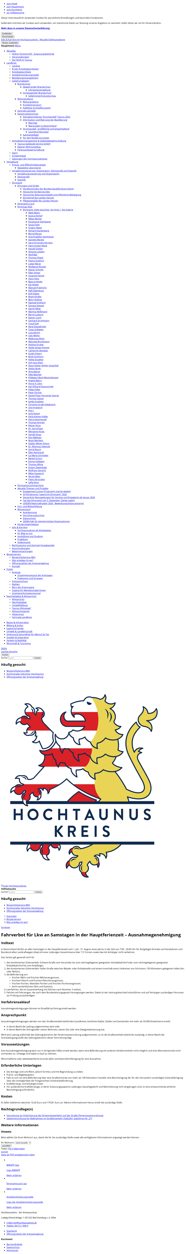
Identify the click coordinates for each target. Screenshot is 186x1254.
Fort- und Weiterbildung (29, 506)
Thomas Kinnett (36, 422)
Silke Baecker (35, 374)
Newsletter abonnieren (29, 167)
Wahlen (16, 584)
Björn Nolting (35, 299)
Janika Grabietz (36, 401)
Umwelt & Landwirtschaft (19, 631)
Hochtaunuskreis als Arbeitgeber (34, 530)
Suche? (4, 891)
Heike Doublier (36, 359)
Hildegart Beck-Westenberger (43, 377)
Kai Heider (33, 284)
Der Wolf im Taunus (22, 59)
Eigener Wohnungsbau (29, 146)
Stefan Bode (34, 368)
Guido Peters (35, 353)
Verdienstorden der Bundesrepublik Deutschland (48, 188)
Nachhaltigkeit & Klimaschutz (21, 596)
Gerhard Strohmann (38, 320)
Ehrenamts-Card (25, 203)
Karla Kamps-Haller (38, 416)
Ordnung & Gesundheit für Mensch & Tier (28, 634)
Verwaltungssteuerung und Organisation (38, 173)
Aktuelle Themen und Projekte (32, 488)
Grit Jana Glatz (35, 362)
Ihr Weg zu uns (25, 533)
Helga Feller (34, 389)
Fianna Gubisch (36, 260)
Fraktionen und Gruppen (30, 578)
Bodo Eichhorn (36, 356)
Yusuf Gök (33, 323)
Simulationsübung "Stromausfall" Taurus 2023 (46, 116)
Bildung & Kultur (15, 625)
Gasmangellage (31, 134)
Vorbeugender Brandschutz (37, 92)
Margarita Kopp (36, 431)
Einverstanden (7, 37)
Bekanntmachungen (22, 551)
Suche (4, 657)
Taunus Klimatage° (21, 608)
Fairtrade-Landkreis (22, 617)
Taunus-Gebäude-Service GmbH (33, 143)
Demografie (23, 176)
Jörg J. (31, 410)
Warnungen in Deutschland (42, 125)
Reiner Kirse (34, 425)
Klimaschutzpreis (21, 611)
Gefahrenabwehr (20, 80)
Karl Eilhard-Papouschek (40, 386)
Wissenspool (24, 509)
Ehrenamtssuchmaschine (30, 485)
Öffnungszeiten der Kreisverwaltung (30, 563)
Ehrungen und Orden (28, 185)
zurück (4, 1151)
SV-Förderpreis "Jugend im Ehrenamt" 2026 (45, 494)
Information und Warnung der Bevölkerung (45, 119)
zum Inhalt (12, 3)
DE (2, 648)
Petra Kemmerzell (37, 419)
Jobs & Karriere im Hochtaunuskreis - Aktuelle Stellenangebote (33, 39)
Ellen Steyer (34, 272)
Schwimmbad (19, 155)
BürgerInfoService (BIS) (23, 557)
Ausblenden (6, 34)
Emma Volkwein (36, 461)
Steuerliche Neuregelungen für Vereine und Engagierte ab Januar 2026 (59, 497)
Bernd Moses (35, 233)
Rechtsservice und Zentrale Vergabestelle (33, 545)
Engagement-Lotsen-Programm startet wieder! (47, 491)
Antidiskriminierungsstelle (25, 74)
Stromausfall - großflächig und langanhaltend (46, 128)
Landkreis (11, 62)
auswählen (6, 1146)
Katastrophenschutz (27, 113)
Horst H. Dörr (35, 383)
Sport (15, 152)
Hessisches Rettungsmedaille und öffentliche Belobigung (52, 194)
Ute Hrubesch (35, 407)
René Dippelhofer (37, 326)
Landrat (16, 65)
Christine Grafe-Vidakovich (42, 404)
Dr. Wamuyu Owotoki (39, 446)
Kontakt (16, 566)
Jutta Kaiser (34, 413)
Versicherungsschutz (33, 515)
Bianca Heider (35, 281)
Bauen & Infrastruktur (18, 622)
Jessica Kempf (35, 215)
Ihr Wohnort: (7, 1142)
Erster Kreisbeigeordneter (25, 68)
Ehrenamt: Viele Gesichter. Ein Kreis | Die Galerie (48, 209)
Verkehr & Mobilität (17, 640)
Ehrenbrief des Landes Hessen (38, 197)
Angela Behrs (35, 380)
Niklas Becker (35, 218)
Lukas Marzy (34, 263)
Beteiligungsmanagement (25, 77)
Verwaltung (12, 161)
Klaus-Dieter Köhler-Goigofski (43, 365)
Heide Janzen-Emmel (38, 347)
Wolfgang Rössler (37, 266)
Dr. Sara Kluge (35, 428)
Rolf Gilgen (33, 293)
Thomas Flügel (35, 257)
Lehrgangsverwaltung (39, 89)
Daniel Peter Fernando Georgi (43, 395)
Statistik (21, 179)
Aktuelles (11, 50)
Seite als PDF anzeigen (12, 1154)
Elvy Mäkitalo (35, 437)
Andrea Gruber (36, 344)
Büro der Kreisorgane (23, 587)
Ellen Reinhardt (36, 452)
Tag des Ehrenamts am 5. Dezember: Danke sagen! (49, 500)
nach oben (29, 1154)
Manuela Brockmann (39, 341)
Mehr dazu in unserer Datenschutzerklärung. (25, 28)
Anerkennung (30, 512)
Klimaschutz (18, 599)
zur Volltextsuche (15, 12)
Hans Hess (33, 278)
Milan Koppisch (36, 473)
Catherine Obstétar (38, 350)
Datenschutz (29, 518)
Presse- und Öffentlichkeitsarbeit (29, 164)
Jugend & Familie (15, 628)
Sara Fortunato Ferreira (40, 242)
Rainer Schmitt (35, 269)
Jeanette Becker (36, 239)
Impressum (12, 1250)
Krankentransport (32, 104)
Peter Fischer (35, 392)
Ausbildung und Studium (30, 536)
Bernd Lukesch (35, 314)
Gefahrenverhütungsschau (42, 95)
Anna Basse (34, 371)
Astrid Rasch (34, 449)
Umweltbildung (20, 605)
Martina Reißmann (37, 311)
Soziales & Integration (18, 637)
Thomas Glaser (36, 398)
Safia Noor (33, 482)
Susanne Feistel (36, 275)
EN (5, 648)
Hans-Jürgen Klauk (37, 245)
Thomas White (35, 464)
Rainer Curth (34, 317)
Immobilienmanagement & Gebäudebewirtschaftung (39, 140)
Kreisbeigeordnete (21, 71)
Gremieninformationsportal (26, 593)
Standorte (12, 1230)
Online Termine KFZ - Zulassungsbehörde (33, 53)
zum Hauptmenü (15, 6)
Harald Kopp (34, 434)
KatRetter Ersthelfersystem (37, 107)
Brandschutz (23, 83)
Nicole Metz (34, 476)
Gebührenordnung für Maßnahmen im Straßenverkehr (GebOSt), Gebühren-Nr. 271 (49, 1118)
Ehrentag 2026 (24, 206)
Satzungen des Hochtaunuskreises (29, 158)
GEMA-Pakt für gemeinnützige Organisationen (46, 521)
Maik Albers (34, 212)
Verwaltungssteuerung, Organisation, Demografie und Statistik (44, 170)
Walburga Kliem (36, 338)
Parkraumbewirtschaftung (30, 149)
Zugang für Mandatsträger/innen (29, 590)
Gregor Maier (35, 227)
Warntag (32, 122)
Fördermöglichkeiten (28, 524)
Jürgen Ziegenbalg (37, 467)
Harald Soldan (35, 248)
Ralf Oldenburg (36, 290)
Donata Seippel (36, 305)
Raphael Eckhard (36, 302)
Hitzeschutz (18, 614)
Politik (10, 569)
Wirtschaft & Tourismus (19, 643)
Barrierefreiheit (14, 1244)
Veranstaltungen (20, 56)
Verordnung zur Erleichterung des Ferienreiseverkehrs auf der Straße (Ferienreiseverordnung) (55, 1115)
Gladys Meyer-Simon (38, 443)
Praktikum (22, 539)
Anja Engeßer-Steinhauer (41, 236)
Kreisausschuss (20, 581)
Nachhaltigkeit (19, 602)
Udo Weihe (34, 335)
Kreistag (16, 572)
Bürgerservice (14, 554)
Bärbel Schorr (35, 458)
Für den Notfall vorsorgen (36, 137)
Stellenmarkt (24, 542)
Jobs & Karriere (20, 527)
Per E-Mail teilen (16, 1148)
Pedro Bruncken (36, 479)
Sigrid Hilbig (34, 308)
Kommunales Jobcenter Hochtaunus (25, 673)
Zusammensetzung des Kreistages (35, 575)
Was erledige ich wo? (22, 560)
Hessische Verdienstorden (36, 191)
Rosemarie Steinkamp (39, 221)
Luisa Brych (34, 332)
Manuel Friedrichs (37, 287)
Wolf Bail (32, 254)
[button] (18, 45)
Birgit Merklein (35, 440)
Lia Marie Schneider (38, 455)
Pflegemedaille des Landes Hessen (40, 200)
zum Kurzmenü (14, 9)
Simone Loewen (36, 251)
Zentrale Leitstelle (26, 110)
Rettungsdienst (25, 98)
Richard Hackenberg (38, 230)
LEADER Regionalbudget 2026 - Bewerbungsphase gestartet (53, 503)
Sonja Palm (34, 224)
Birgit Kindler (35, 296)
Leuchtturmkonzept (38, 131)
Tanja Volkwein (36, 329)
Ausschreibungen (21, 548)
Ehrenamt (17, 182)
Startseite (11, 916)
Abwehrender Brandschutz (36, 86)
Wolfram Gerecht (37, 470)
